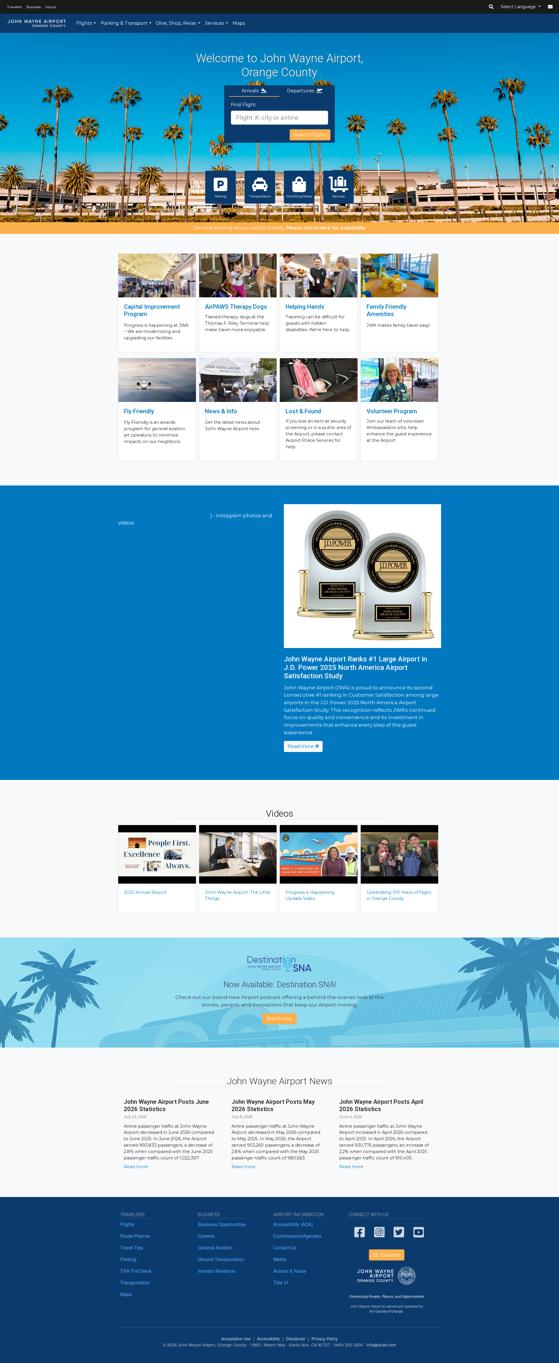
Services (214, 23)
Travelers (14, 7)
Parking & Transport (124, 23)
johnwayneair (193, 515)
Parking (221, 196)
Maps (239, 23)
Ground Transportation (221, 1259)
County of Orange (389, 1311)
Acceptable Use (236, 1338)
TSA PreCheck (135, 1270)
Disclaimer (295, 1338)
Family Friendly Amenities (386, 310)
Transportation (260, 196)
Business (33, 7)
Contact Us (284, 1247)
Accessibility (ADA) (293, 1224)
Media (279, 1259)
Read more (301, 746)
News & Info (221, 411)
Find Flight (243, 104)
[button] (491, 7)
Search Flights (310, 134)
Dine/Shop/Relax (299, 196)
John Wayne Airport (143, 515)
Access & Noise (289, 1270)
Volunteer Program (392, 411)
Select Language (519, 6)
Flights (84, 23)
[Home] (37, 23)
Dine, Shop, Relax (176, 23)
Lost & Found (303, 411)
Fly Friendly (139, 411)
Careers (206, 1236)
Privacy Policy (325, 1338)
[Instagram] (379, 1232)
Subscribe (389, 1254)
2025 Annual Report (145, 892)
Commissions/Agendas (297, 1236)
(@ (147, 515)
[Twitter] (399, 1232)
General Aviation (215, 1247)
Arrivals (251, 90)
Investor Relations (216, 1270)
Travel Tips (131, 1247)
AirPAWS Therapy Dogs (236, 306)
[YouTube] (418, 1232)
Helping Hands (305, 306)
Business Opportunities (222, 1224)
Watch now (279, 1018)
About (50, 7)
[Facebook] (359, 1232)
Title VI (280, 1282)
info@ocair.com (381, 1345)
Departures (301, 90)
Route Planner (135, 1236)
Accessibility (268, 1338)
